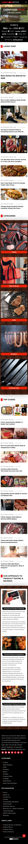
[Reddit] (18, 752)
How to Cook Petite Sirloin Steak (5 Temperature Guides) (13, 446)
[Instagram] (21, 752)
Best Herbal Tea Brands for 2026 (13, 77)
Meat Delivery (14, 286)
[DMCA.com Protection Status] (14, 840)
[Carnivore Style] (10, 2)
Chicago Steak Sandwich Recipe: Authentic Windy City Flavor (12, 207)
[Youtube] (9, 752)
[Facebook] (2, 752)
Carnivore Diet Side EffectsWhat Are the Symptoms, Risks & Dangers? (12, 565)
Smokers (14, 354)
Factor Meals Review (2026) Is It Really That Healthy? (12, 423)
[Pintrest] (12, 752)
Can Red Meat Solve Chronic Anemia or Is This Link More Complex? (13, 160)
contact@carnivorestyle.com (15, 749)
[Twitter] (6, 752)
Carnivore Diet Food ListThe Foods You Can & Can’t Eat (11, 470)
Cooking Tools (14, 388)
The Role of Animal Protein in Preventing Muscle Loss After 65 (12, 131)
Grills (14, 320)
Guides (14, 252)
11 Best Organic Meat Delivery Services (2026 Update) (11, 518)
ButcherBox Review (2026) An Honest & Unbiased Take (14, 494)
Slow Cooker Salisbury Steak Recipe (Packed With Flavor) (13, 101)
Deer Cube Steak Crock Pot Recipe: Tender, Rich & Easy (13, 184)
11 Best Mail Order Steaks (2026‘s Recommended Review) (12, 541)
